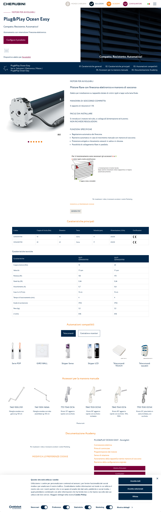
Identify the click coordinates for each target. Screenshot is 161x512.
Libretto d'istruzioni (119, 468)
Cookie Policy (80, 495)
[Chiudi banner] (157, 478)
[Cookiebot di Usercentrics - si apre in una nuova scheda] (15, 507)
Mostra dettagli (123, 507)
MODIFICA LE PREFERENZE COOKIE (82, 204)
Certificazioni (119, 474)
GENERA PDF (75, 211)
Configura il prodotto (15, 39)
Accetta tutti (135, 481)
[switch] (66, 507)
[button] (28, 141)
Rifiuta (135, 496)
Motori (39, 68)
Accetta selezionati (135, 489)
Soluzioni (20, 68)
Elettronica (29, 68)
